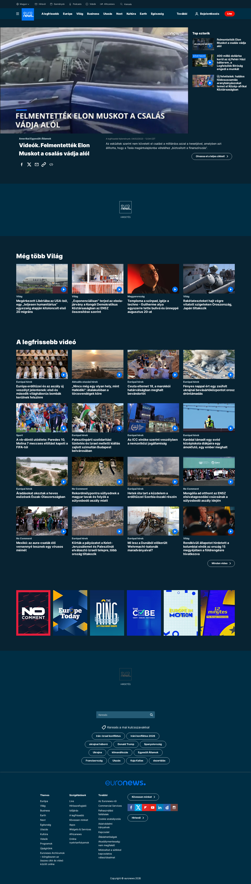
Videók (44, 838)
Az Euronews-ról (107, 801)
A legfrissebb (50, 13)
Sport (19, 435)
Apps (72, 824)
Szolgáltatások (77, 795)
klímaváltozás (120, 752)
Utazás (107, 13)
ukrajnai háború (98, 744)
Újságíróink (46, 848)
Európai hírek (24, 381)
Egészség (157, 13)
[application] (94, 80)
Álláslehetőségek (107, 836)
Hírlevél (136, 817)
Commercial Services (110, 805)
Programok (46, 843)
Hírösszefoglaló (77, 805)
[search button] (121, 4)
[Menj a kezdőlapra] (28, 14)
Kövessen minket (78, 820)
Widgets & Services (80, 829)
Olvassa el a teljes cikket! (210, 156)
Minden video (220, 563)
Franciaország (94, 760)
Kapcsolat (103, 832)
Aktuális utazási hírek (85, 381)
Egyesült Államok (148, 752)
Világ (79, 13)
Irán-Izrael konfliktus (108, 736)
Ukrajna (97, 752)
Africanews (75, 834)
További (102, 795)
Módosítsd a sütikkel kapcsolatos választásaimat (109, 854)
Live (229, 13)
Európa (67, 13)
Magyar (23, 4)
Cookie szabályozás (109, 819)
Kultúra (131, 13)
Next (119, 13)
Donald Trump (126, 744)
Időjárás (73, 810)
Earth (143, 13)
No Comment (80, 488)
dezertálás (159, 760)
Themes (44, 795)
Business (93, 13)
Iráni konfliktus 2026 (143, 736)
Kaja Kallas (136, 760)
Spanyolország (153, 744)
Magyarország (136, 296)
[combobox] (139, 4)
